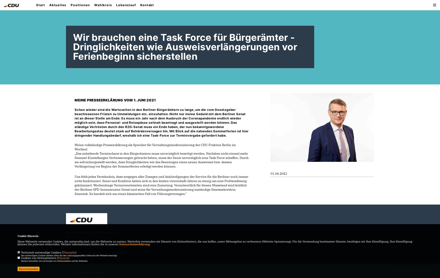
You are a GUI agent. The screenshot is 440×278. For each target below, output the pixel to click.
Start (40, 5)
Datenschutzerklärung (134, 244)
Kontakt (147, 5)
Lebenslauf (126, 5)
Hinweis (63, 258)
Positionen (80, 5)
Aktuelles (57, 5)
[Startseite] (86, 220)
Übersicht (69, 252)
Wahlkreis (103, 5)
